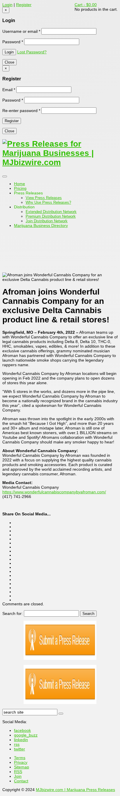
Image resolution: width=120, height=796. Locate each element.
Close (9, 62)
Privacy (20, 762)
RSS (18, 771)
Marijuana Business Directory (41, 225)
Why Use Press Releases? (48, 202)
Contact (21, 781)
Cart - (86, 4)
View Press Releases (44, 198)
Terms (19, 757)
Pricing (20, 188)
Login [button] (7, 4)
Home (19, 183)
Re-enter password (21, 110)
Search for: (12, 613)
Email (8, 89)
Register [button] (23, 4)
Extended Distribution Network (51, 212)
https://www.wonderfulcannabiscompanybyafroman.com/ (54, 492)
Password (12, 41)
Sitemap (21, 767)
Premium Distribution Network (51, 216)
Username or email (21, 31)
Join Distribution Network (47, 221)
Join (18, 776)
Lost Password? (32, 52)
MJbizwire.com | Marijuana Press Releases (75, 789)
